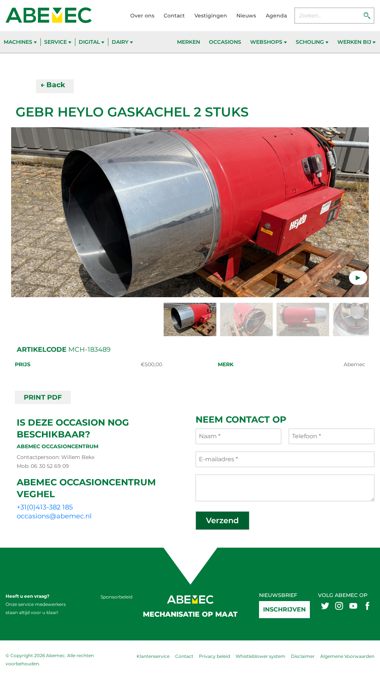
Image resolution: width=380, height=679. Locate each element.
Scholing (310, 42)
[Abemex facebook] (367, 605)
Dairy (121, 42)
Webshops (267, 42)
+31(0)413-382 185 (45, 507)
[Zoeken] (367, 15)
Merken (188, 42)
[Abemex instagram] (339, 605)
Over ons (142, 15)
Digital (90, 42)
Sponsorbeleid (116, 597)
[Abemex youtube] (353, 605)
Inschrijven (284, 609)
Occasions (225, 42)
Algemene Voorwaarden (347, 656)
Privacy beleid (214, 656)
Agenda (276, 15)
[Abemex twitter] (325, 605)
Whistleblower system (260, 656)
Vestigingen (210, 15)
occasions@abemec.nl (54, 516)
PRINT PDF (43, 397)
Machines (19, 42)
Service (56, 42)
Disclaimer (303, 656)
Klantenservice (153, 656)
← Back (52, 85)
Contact (174, 15)
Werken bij (355, 42)
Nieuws (246, 15)
